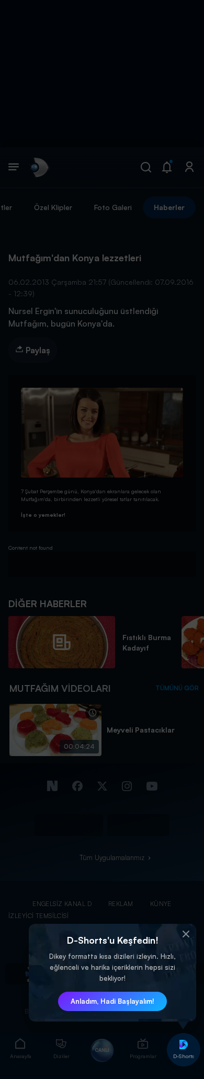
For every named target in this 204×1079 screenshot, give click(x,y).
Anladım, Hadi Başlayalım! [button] (112, 1001)
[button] (185, 934)
